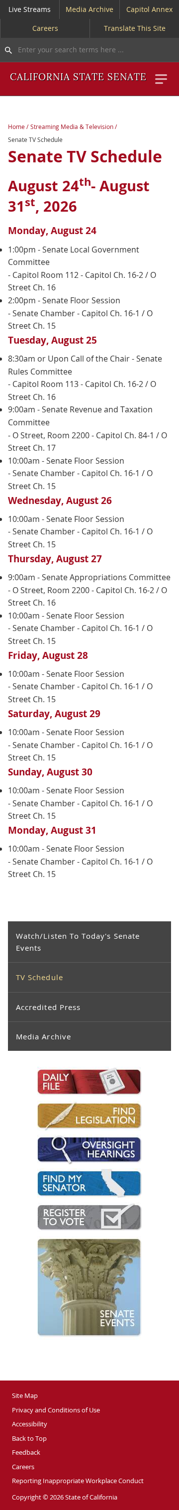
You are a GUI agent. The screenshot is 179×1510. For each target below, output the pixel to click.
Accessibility (29, 1423)
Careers (45, 28)
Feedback (26, 1452)
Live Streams (29, 9)
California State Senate (78, 77)
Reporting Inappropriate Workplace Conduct (78, 1480)
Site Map (25, 1395)
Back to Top (29, 1438)
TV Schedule (39, 977)
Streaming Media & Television (71, 127)
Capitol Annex (149, 9)
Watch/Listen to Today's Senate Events (78, 942)
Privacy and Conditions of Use (56, 1409)
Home (16, 127)
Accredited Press (48, 1007)
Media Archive (89, 9)
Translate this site (135, 28)
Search (6, 50)
